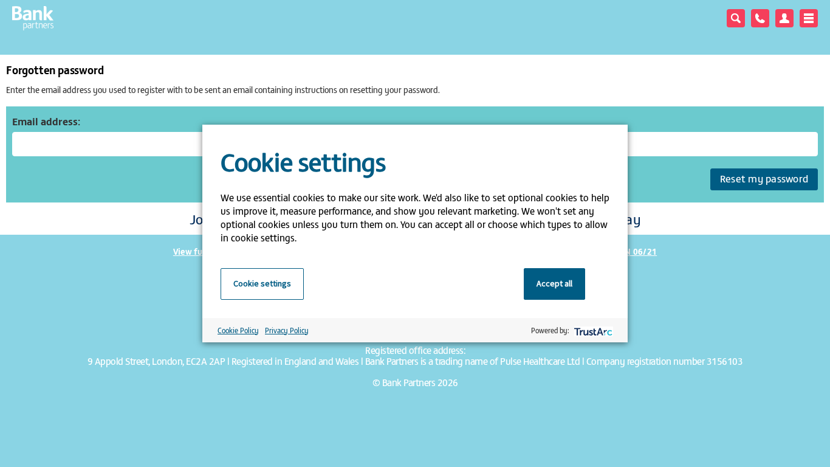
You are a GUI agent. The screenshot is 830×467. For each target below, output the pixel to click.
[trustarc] (592, 330)
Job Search (736, 18)
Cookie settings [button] (262, 283)
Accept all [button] (554, 283)
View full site (199, 251)
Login (784, 18)
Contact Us (760, 18)
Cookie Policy (238, 330)
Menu (809, 18)
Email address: (46, 121)
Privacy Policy (287, 330)
